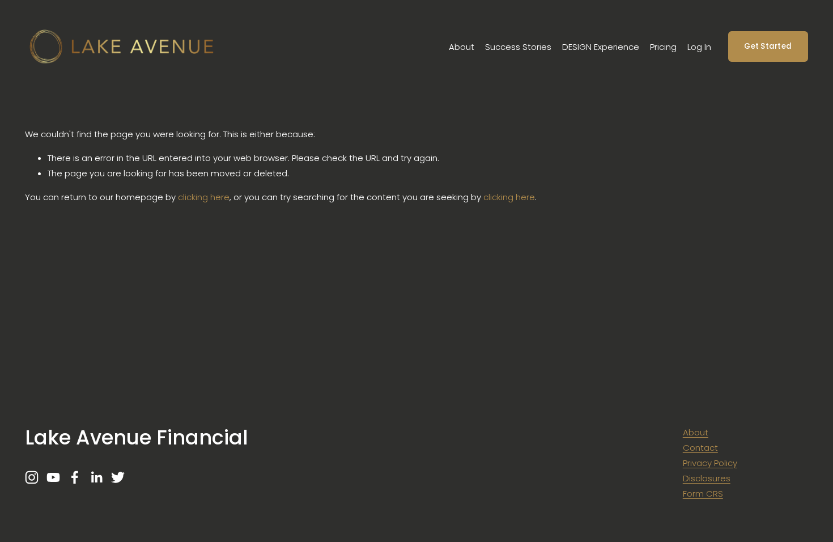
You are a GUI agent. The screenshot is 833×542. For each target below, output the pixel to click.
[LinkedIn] (96, 477)
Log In (699, 47)
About (461, 47)
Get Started (768, 46)
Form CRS (703, 493)
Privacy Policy (710, 463)
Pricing (663, 47)
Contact (700, 448)
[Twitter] (118, 477)
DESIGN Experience (600, 47)
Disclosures (706, 478)
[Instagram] (32, 477)
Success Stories (518, 47)
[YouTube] (53, 477)
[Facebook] (75, 477)
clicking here (204, 197)
